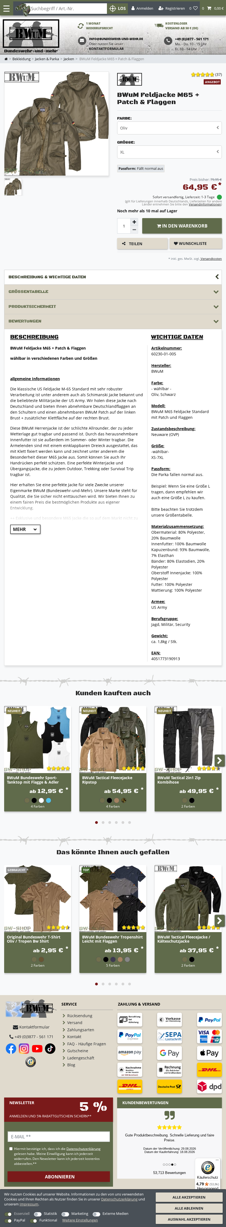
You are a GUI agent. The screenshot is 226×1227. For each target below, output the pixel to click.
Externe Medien (115, 1213)
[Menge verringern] (134, 230)
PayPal (19, 1220)
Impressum (29, 1204)
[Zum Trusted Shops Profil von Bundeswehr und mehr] (30, 1062)
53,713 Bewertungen (169, 1173)
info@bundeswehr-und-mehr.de (116, 39)
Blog (71, 1064)
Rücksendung (79, 1015)
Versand (74, 1022)
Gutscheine (77, 1050)
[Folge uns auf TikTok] (50, 1048)
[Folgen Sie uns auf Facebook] (11, 1048)
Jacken (69, 59)
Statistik (50, 1213)
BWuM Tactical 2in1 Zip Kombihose (179, 780)
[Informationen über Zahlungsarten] (129, 1020)
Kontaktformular (106, 48)
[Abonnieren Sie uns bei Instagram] (24, 1048)
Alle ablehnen (189, 1208)
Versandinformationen (205, 204)
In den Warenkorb (184, 226)
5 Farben (113, 965)
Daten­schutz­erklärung (119, 1199)
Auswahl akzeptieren (189, 1219)
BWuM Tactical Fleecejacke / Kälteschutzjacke (183, 939)
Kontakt (74, 1036)
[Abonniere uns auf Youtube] (37, 1048)
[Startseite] (31, 36)
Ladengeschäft (80, 1058)
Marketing (79, 1213)
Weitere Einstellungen (80, 1220)
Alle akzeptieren (189, 1197)
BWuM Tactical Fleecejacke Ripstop (107, 780)
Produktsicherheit (32, 306)
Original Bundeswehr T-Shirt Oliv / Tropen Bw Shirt (33, 939)
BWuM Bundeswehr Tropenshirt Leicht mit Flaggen (112, 939)
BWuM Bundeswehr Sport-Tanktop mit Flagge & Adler (33, 780)
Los (122, 8)
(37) (218, 74)
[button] (213, 8)
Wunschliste (192, 243)
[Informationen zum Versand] (209, 1070)
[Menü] (217, 1161)
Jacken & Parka (47, 59)
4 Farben (37, 806)
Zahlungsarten (80, 1029)
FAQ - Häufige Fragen (86, 1043)
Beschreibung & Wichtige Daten (47, 277)
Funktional (48, 1220)
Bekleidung (21, 59)
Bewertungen (25, 321)
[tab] (113, 277)
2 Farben (188, 806)
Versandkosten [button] (211, 258)
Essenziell (21, 1213)
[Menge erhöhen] (134, 222)
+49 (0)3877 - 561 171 (33, 1036)
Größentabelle (28, 291)
